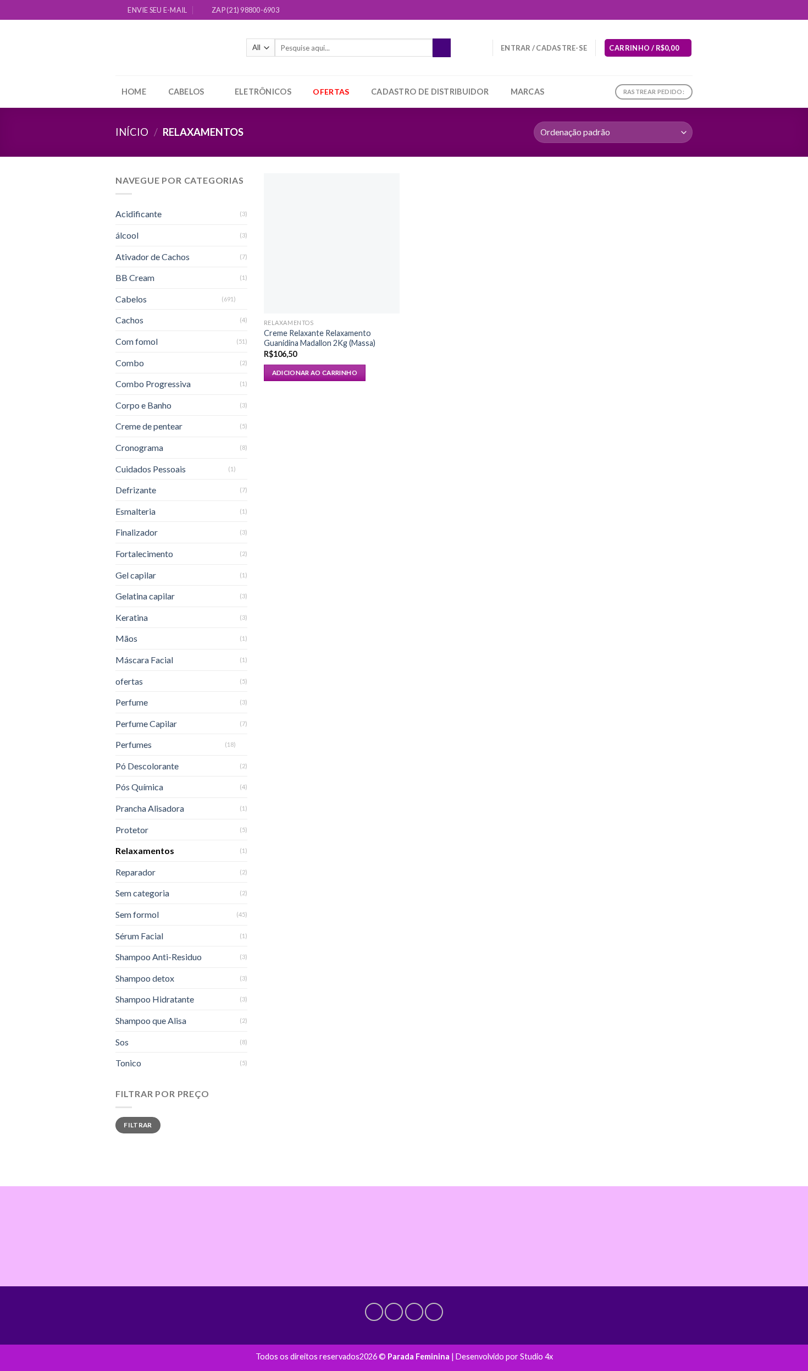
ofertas (129, 681)
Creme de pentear (148, 426)
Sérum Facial (139, 935)
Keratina (131, 617)
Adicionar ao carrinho (314, 372)
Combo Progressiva (153, 383)
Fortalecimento (144, 553)
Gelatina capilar (145, 596)
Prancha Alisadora (149, 808)
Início (131, 132)
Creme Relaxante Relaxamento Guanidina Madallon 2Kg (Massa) (319, 338)
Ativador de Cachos (152, 256)
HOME (133, 91)
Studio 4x (536, 1356)
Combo (129, 362)
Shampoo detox (144, 978)
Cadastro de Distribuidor (430, 91)
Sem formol (137, 914)
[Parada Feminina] (172, 47)
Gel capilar (135, 575)
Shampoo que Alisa (150, 1020)
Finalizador (136, 532)
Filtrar (138, 1125)
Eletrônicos (263, 91)
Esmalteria (135, 511)
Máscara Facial (144, 659)
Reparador (135, 872)
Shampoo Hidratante (154, 999)
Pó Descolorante (147, 766)
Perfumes (133, 744)
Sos (122, 1042)
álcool (127, 235)
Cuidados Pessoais (150, 469)
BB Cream (134, 277)
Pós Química (139, 786)
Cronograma (139, 447)
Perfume (131, 702)
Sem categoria (142, 893)
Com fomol (136, 341)
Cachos (129, 320)
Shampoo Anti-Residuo (158, 956)
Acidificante (138, 213)
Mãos (126, 638)
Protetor (131, 829)
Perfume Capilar (146, 723)
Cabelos (186, 91)
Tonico (128, 1063)
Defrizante (135, 489)
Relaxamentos (144, 850)
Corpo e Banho (143, 405)
